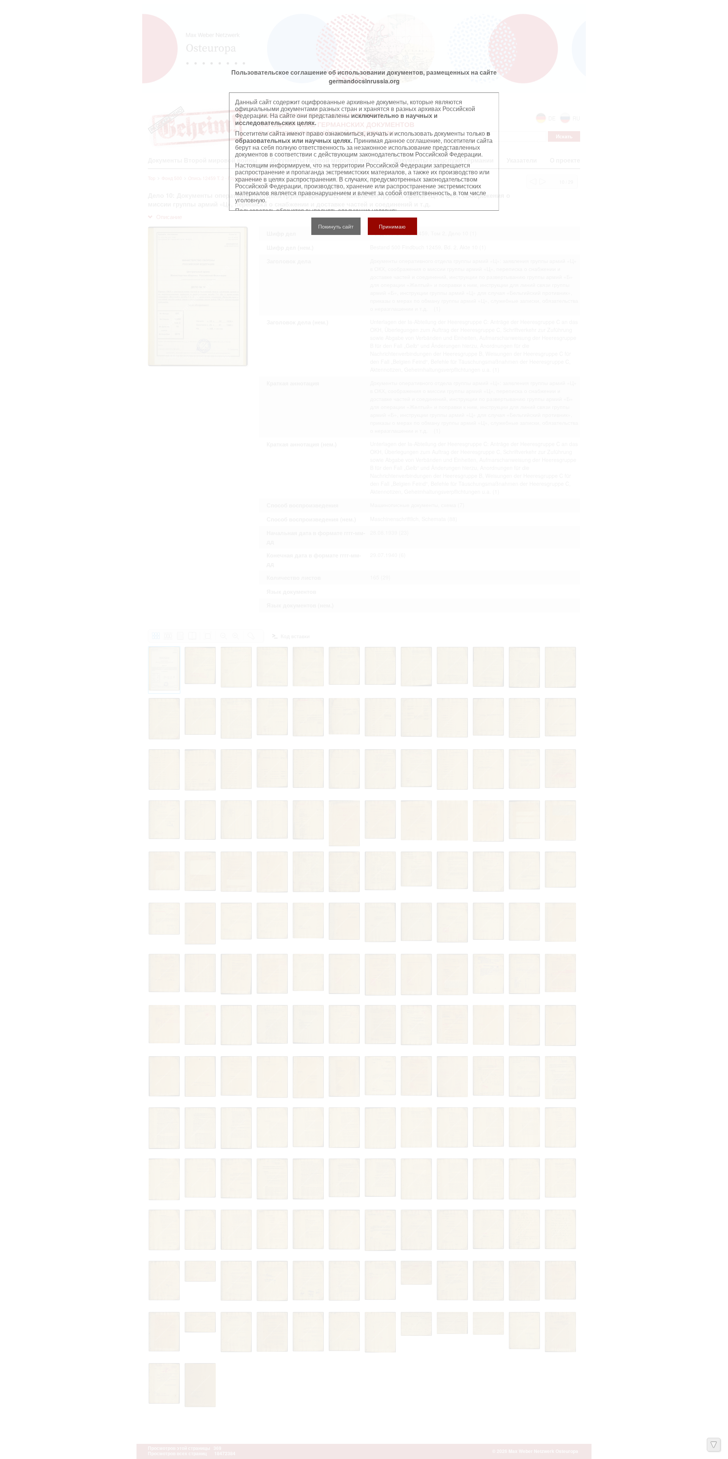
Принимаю (392, 226)
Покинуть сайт (335, 226)
